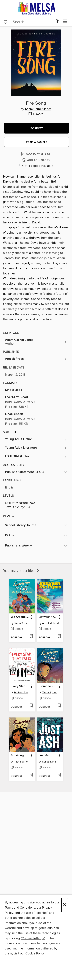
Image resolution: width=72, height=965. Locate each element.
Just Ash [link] (44, 755)
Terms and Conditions (20, 908)
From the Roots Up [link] (48, 686)
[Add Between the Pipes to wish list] (59, 636)
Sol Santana (49, 761)
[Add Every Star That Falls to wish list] (31, 706)
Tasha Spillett (21, 623)
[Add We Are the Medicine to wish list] (31, 636)
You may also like (19, 570)
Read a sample (36, 142)
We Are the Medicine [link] (20, 617)
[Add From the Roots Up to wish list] (59, 706)
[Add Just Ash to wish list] (59, 775)
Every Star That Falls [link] (20, 686)
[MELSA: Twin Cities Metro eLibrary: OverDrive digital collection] (36, 8)
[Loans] (57, 22)
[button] (36, 128)
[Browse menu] (65, 21)
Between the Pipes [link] (48, 617)
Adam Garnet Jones (38, 109)
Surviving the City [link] (20, 755)
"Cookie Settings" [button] (33, 938)
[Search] (5, 22)
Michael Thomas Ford (22, 692)
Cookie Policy (34, 953)
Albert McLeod (50, 623)
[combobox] (27, 22)
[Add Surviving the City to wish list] (31, 775)
